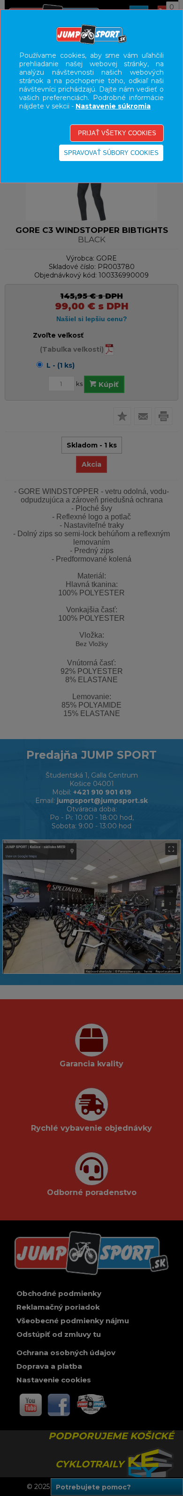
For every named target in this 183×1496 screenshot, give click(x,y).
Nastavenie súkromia (113, 106)
